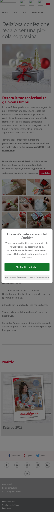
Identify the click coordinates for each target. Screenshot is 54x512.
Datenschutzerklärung (39, 277)
